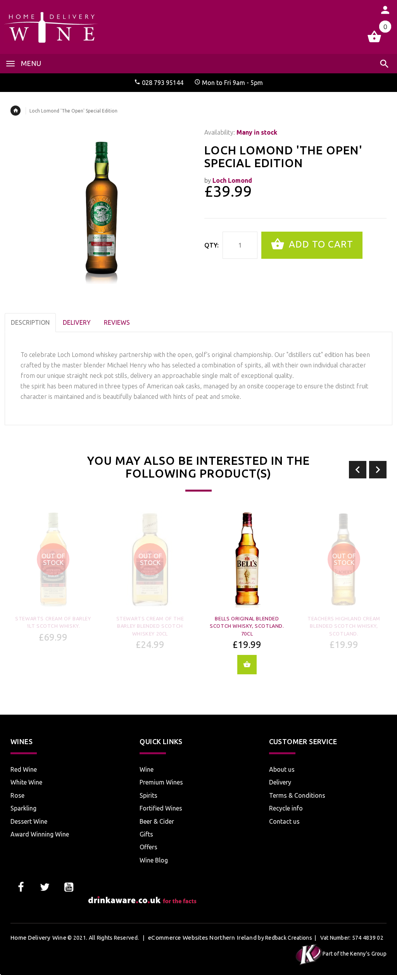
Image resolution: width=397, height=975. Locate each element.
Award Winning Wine (39, 834)
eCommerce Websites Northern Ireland (202, 937)
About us (282, 769)
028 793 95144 (162, 82)
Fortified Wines (161, 808)
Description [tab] (30, 322)
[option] (53, 579)
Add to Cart (319, 244)
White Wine (26, 782)
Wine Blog (154, 860)
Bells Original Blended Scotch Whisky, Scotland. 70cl (247, 626)
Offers (148, 846)
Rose (17, 795)
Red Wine (23, 769)
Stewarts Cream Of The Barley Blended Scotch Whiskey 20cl (150, 626)
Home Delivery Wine (38, 937)
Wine (147, 769)
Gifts (146, 834)
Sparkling (23, 808)
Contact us (284, 821)
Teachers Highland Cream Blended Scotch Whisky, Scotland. (343, 626)
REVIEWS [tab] (117, 322)
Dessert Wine (28, 821)
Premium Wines (161, 782)
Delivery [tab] (77, 322)
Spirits (148, 795)
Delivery (280, 782)
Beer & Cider (157, 821)
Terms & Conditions (297, 795)
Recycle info (286, 808)
